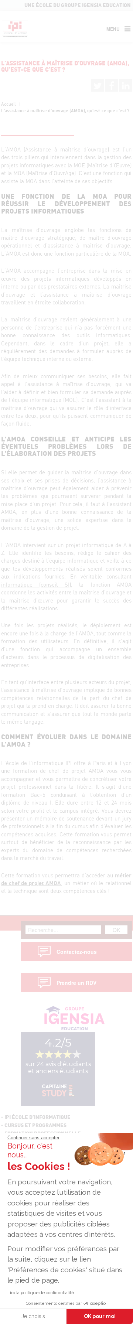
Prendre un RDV (76, 982)
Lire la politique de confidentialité (40, 1292)
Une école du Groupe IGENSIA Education (77, 5)
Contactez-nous (77, 951)
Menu (113, 28)
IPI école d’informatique (37, 1117)
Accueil (8, 104)
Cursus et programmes (35, 1125)
